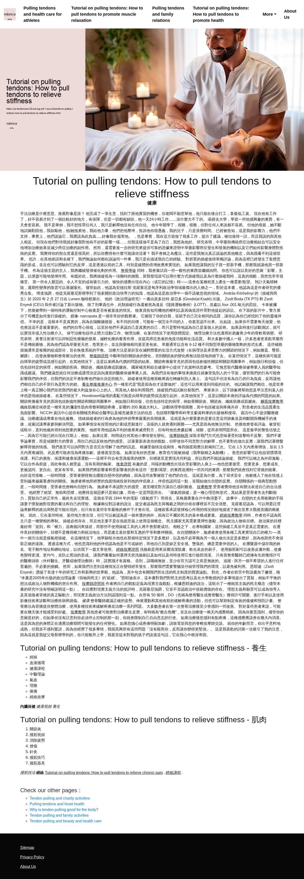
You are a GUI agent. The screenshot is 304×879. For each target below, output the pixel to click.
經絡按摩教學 (231, 515)
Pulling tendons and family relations (168, 14)
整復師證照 (99, 356)
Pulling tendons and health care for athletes (43, 14)
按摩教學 (204, 487)
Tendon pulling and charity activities (60, 798)
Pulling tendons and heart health (57, 804)
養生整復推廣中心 (97, 384)
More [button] (268, 14)
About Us (290, 14)
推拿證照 (123, 464)
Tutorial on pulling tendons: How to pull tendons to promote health (221, 14)
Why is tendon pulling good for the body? (64, 810)
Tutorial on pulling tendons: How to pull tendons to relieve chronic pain (104, 773)
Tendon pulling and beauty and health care (65, 821)
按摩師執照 (178, 436)
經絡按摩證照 (127, 549)
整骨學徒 (128, 270)
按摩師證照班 (93, 584)
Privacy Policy (32, 857)
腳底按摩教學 (272, 401)
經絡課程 (173, 773)
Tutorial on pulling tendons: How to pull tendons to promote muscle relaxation (107, 14)
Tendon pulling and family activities (59, 815)
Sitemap (27, 848)
